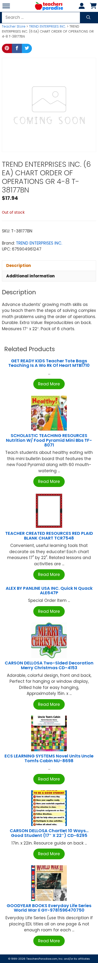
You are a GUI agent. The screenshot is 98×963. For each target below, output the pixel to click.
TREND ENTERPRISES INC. (47, 26)
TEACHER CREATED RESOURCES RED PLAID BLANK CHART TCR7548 (49, 535)
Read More (49, 384)
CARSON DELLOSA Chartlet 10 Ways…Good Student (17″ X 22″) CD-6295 (49, 833)
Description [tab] (18, 265)
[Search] (88, 17)
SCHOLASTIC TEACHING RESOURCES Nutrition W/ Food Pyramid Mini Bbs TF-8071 (49, 440)
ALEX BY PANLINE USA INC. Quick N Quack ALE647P (49, 590)
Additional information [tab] (30, 276)
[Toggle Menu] (6, 6)
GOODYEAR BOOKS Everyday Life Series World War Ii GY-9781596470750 (49, 908)
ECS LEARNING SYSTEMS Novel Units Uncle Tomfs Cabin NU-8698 (49, 758)
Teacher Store (13, 26)
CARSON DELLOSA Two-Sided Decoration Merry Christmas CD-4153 (49, 665)
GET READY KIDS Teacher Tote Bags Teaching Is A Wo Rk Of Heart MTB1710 (49, 363)
